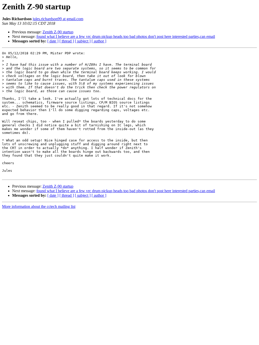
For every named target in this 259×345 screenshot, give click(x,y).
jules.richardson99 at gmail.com (58, 19)
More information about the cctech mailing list (38, 206)
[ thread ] (66, 41)
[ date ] (52, 41)
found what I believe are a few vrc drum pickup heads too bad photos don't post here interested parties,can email (125, 36)
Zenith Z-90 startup (57, 32)
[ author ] (99, 41)
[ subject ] (83, 41)
